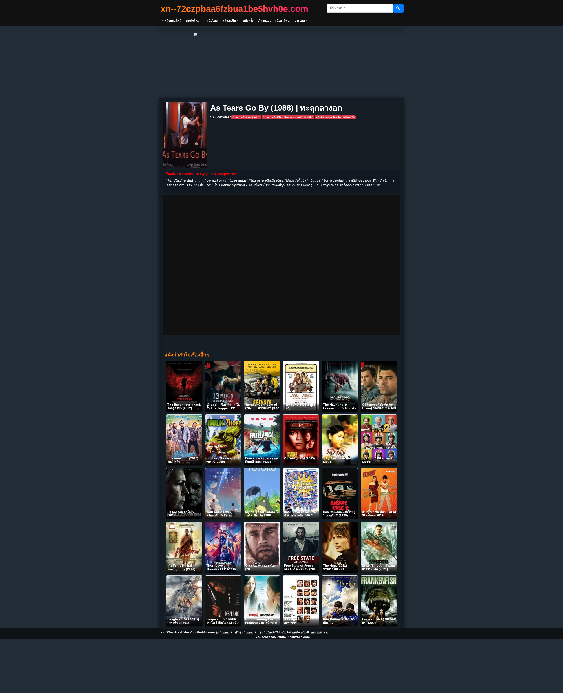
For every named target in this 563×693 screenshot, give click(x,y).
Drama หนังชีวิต (272, 117)
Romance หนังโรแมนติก (298, 117)
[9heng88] (281, 65)
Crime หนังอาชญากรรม (246, 117)
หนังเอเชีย (349, 117)
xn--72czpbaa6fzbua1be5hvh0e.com (234, 9)
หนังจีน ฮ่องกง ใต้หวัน (328, 117)
